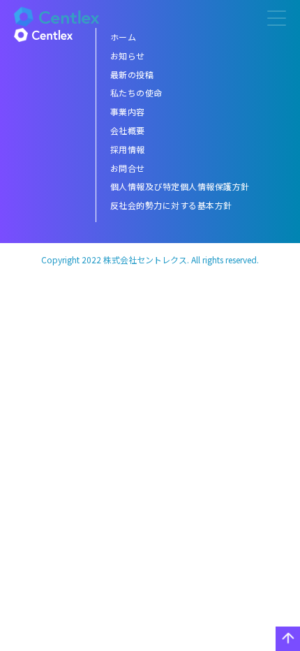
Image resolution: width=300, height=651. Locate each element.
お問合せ (127, 168)
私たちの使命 (136, 92)
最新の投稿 (132, 74)
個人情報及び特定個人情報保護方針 (180, 186)
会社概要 (127, 130)
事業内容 (127, 111)
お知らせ (127, 55)
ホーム (123, 37)
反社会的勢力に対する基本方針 (171, 205)
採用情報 (127, 149)
